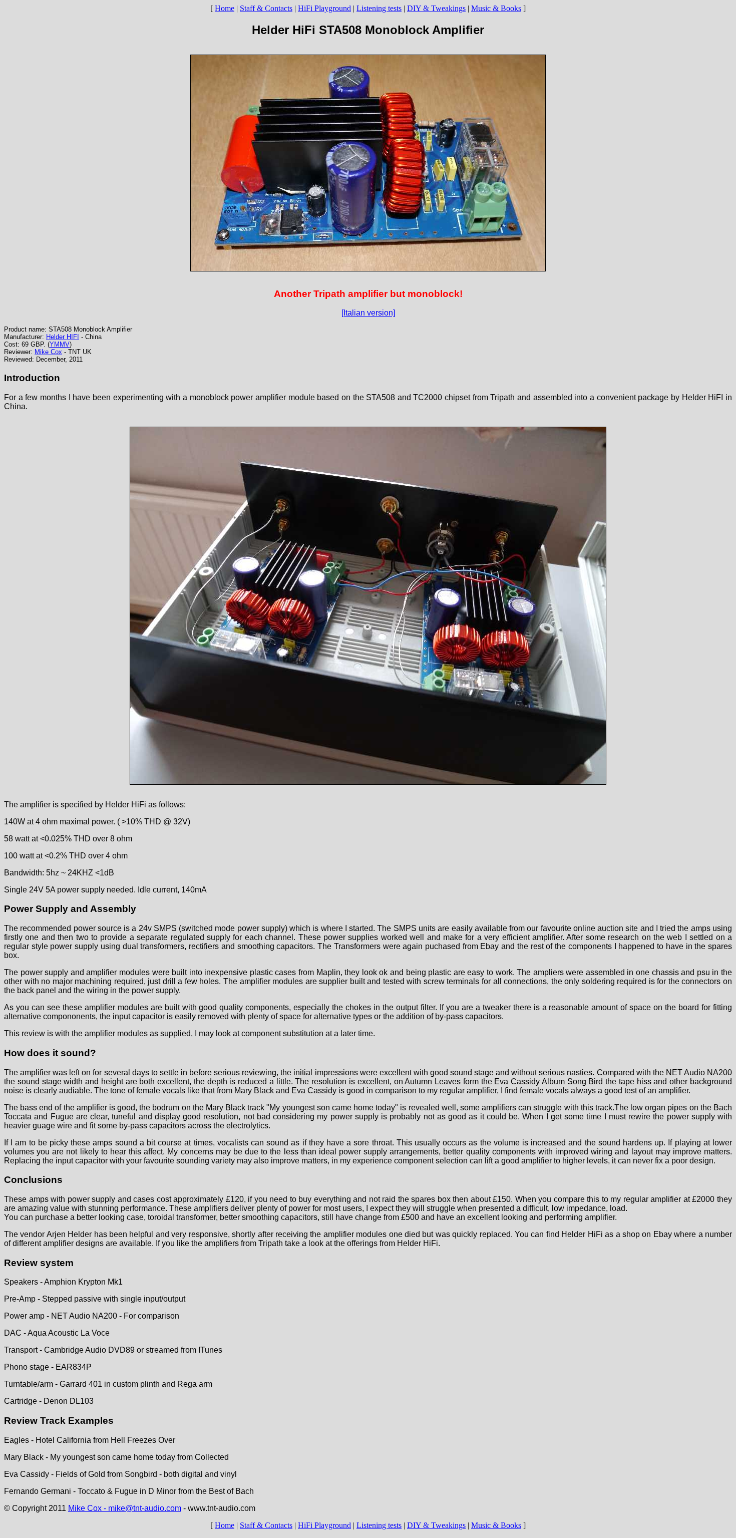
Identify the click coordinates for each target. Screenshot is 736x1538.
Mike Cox (48, 352)
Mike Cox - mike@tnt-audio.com (124, 1508)
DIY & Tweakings (436, 8)
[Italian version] (368, 313)
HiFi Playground (324, 8)
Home (224, 8)
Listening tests (379, 8)
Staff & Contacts (266, 8)
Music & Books (496, 8)
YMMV (60, 344)
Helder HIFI (62, 337)
